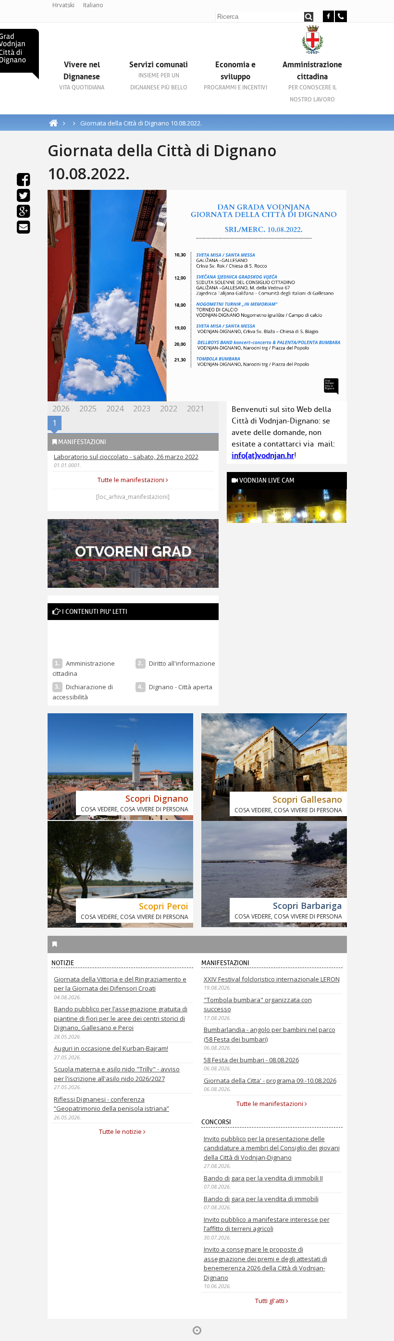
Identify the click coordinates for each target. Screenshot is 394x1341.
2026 (61, 408)
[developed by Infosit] (197, 1330)
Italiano (93, 5)
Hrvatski (63, 5)
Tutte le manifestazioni (132, 479)
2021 (195, 408)
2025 (88, 408)
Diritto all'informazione (182, 663)
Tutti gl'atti (270, 1300)
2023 (141, 408)
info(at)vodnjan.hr (263, 455)
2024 (114, 408)
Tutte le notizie (121, 1131)
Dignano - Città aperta (181, 687)
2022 (168, 408)
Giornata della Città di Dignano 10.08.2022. (141, 123)
